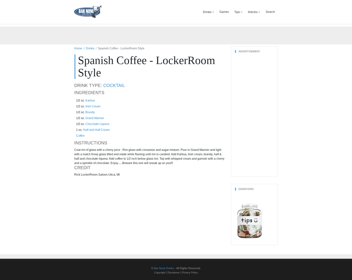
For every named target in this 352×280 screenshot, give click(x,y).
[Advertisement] (176, 35)
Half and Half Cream (96, 129)
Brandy (90, 112)
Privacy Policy (190, 272)
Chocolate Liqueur (97, 124)
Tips (237, 12)
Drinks (207, 12)
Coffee (80, 135)
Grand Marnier (94, 118)
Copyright (159, 272)
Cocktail (114, 85)
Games (224, 11)
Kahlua (90, 100)
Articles (253, 12)
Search (270, 11)
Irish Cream (92, 106)
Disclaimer (174, 272)
